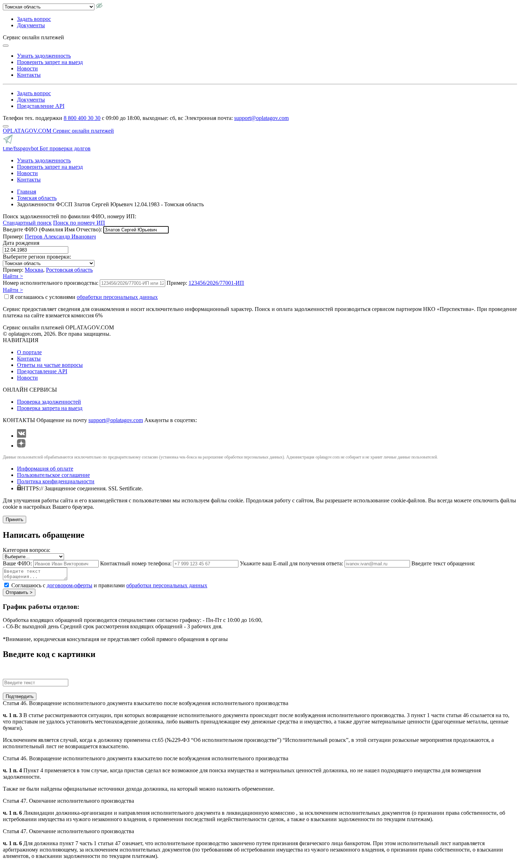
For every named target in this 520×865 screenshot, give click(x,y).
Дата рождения (21, 243)
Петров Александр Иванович (60, 236)
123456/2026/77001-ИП (216, 283)
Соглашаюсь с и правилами (109, 585)
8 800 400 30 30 (82, 118)
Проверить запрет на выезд (50, 62)
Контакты (29, 75)
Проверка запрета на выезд (49, 408)
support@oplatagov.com (261, 118)
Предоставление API (42, 371)
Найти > (13, 276)
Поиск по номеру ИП (79, 223)
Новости (27, 68)
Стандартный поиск (27, 223)
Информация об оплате (45, 469)
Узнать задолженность (44, 56)
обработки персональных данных (117, 297)
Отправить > (19, 592)
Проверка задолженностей (49, 402)
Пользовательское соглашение (53, 475)
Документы (31, 25)
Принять (14, 519)
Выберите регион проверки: (37, 257)
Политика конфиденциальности (55, 481)
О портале (29, 352)
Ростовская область (69, 270)
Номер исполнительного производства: (50, 283)
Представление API (40, 106)
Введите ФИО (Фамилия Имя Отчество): (52, 229)
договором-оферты (69, 585)
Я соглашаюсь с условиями (84, 297)
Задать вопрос (34, 19)
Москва (34, 270)
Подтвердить (20, 696)
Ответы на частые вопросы (50, 365)
